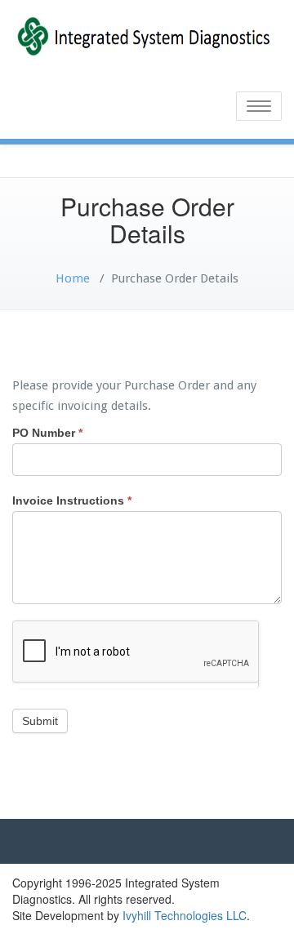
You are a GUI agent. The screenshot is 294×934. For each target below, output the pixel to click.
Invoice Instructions (71, 500)
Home (73, 278)
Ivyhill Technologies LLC (184, 915)
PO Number (47, 432)
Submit (40, 720)
